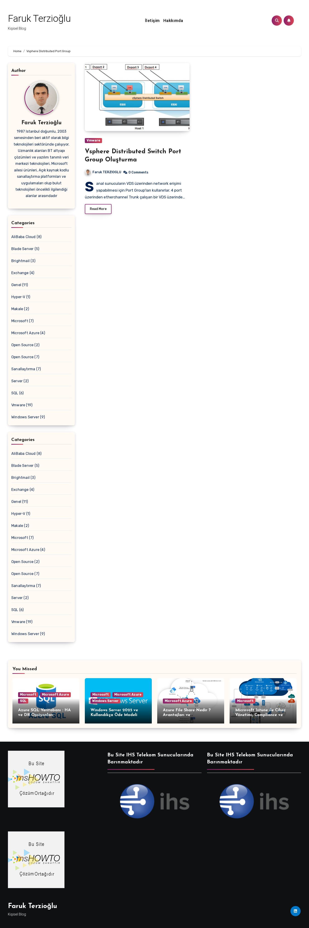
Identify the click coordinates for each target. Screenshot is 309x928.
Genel (16, 285)
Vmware (18, 405)
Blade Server (22, 249)
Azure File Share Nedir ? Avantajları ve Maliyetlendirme (187, 715)
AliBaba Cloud (23, 237)
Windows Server (25, 417)
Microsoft (19, 321)
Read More (98, 209)
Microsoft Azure (25, 333)
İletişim (152, 20)
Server (17, 381)
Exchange (20, 273)
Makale (17, 309)
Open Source (22, 345)
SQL (14, 393)
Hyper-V (18, 297)
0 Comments (138, 172)
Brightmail (20, 261)
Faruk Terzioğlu (39, 18)
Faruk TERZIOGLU (107, 172)
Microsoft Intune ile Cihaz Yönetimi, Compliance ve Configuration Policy (260, 715)
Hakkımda (173, 20)
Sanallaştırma (23, 369)
